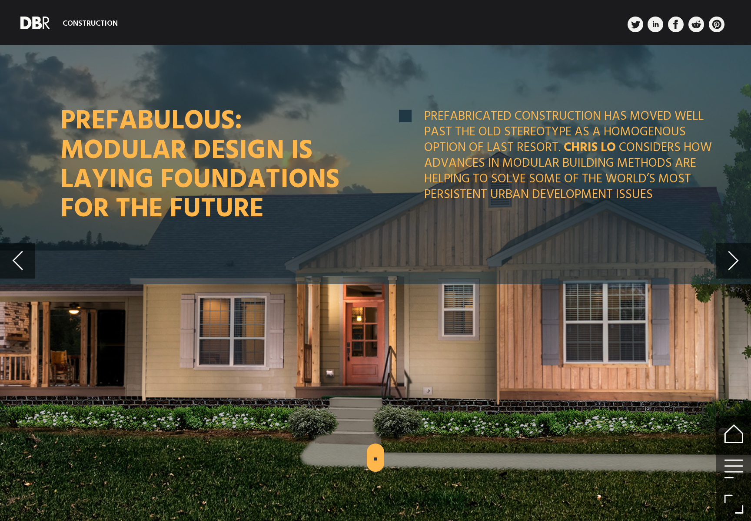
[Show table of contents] (733, 468)
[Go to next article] (733, 261)
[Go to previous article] (17, 261)
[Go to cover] (733, 433)
